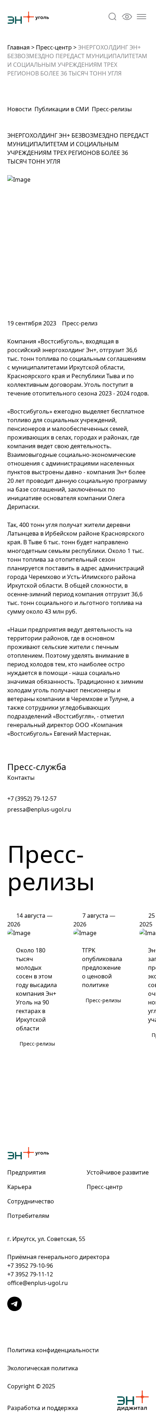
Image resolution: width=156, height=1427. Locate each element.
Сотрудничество (30, 1201)
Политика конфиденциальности (53, 1350)
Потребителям (28, 1216)
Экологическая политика (42, 1368)
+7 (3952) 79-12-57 (32, 799)
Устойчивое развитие (118, 1172)
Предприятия (26, 1172)
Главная (18, 47)
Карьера (19, 1187)
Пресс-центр (54, 47)
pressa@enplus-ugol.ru (39, 809)
